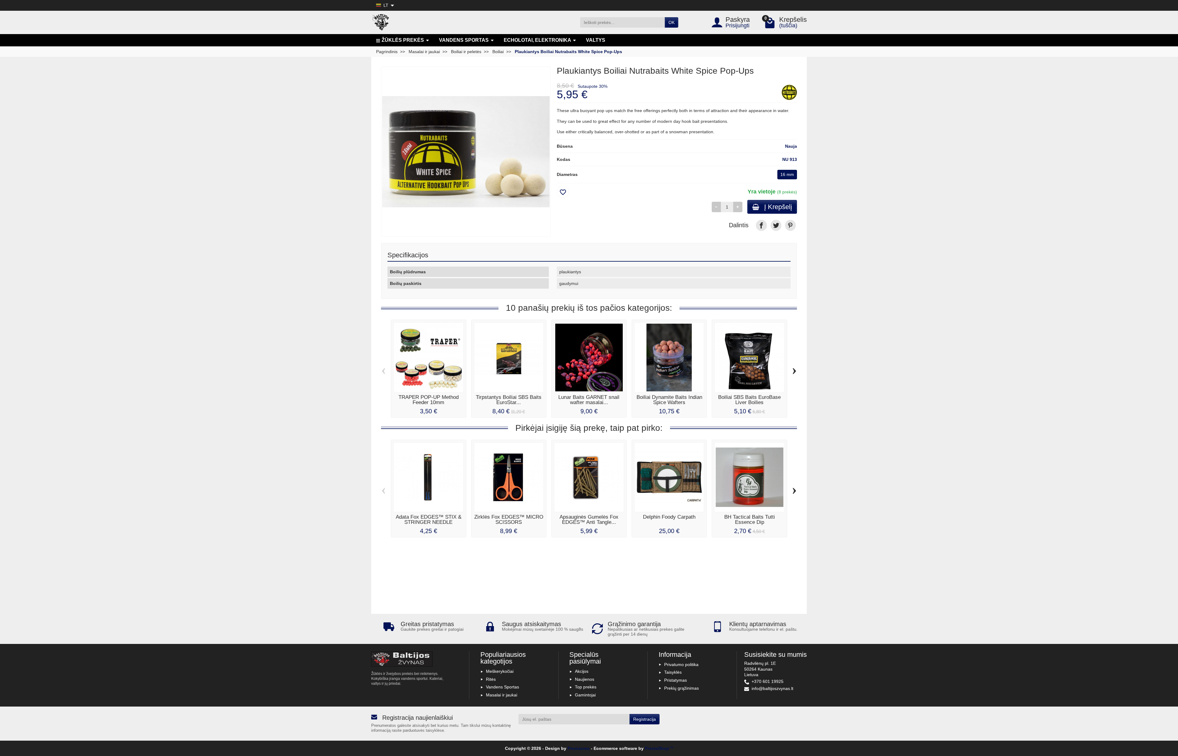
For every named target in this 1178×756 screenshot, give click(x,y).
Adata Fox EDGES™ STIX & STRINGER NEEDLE (428, 519)
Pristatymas (675, 680)
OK (671, 22)
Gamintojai (585, 694)
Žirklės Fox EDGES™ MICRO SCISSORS (508, 519)
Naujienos (584, 679)
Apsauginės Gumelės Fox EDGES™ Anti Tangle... (589, 519)
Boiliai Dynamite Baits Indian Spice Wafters (669, 399)
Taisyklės (673, 672)
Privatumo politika (681, 664)
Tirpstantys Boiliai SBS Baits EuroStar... (508, 399)
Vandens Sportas (502, 686)
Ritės (491, 679)
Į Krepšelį (778, 207)
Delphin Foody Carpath (669, 517)
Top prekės (585, 686)
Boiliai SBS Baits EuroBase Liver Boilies (749, 399)
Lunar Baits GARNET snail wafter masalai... (588, 399)
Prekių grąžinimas (681, 688)
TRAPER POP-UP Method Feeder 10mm (428, 399)
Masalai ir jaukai (501, 694)
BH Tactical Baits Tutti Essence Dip (749, 519)
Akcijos (581, 671)
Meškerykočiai (500, 671)
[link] (761, 225)
